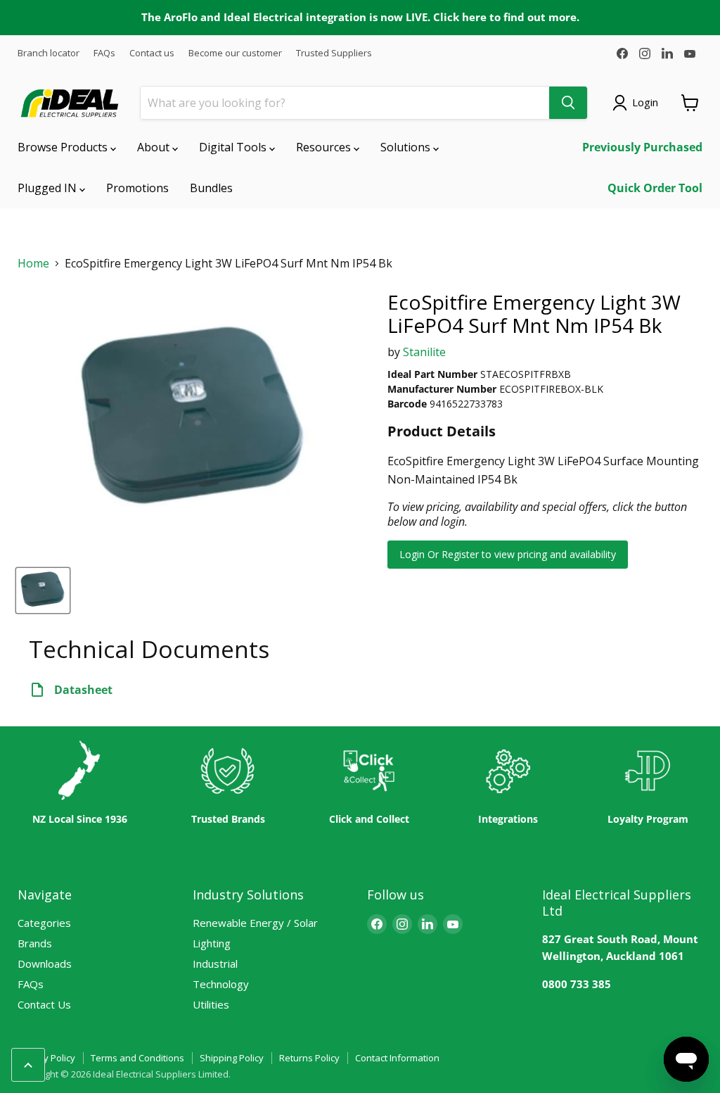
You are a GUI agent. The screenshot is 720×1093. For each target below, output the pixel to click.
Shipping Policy (232, 1057)
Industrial (215, 963)
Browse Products (64, 147)
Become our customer (235, 53)
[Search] (568, 103)
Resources (325, 147)
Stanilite (424, 352)
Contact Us (44, 1004)
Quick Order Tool (655, 188)
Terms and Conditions (137, 1057)
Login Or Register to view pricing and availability (507, 554)
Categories (44, 923)
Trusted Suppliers (334, 53)
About (154, 147)
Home (33, 263)
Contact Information (397, 1057)
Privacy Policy (46, 1057)
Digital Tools (234, 147)
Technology (221, 984)
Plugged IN (48, 188)
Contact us (151, 53)
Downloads (45, 963)
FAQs (104, 53)
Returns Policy (309, 1057)
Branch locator (48, 53)
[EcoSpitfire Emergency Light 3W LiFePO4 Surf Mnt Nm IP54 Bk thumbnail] (43, 590)
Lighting (212, 943)
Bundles (211, 188)
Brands (35, 943)
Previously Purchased (642, 147)
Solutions (406, 147)
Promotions (137, 188)
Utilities (211, 1004)
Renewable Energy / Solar (255, 923)
